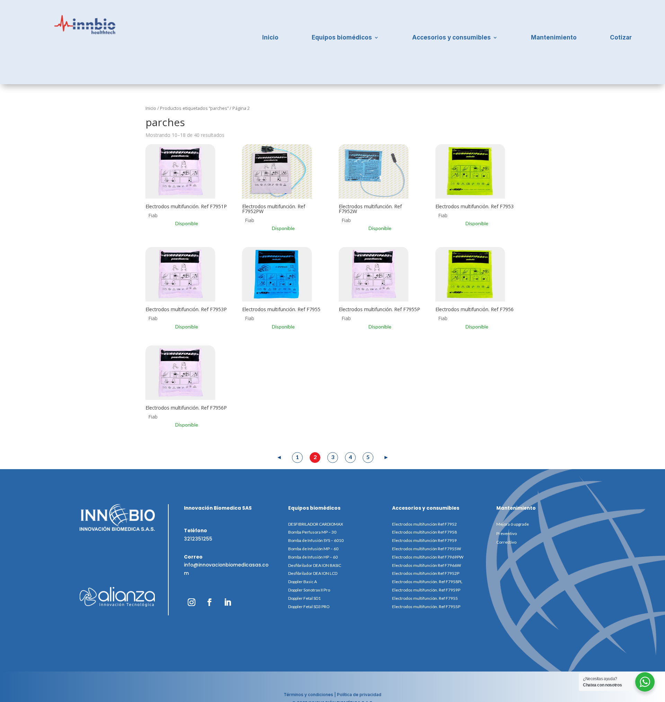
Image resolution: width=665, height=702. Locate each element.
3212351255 (198, 538)
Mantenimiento (554, 38)
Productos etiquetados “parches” (194, 108)
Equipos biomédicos (342, 38)
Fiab (153, 215)
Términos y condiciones (308, 694)
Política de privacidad (359, 694)
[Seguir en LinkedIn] (227, 602)
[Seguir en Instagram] (191, 602)
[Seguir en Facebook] (209, 602)
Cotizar (621, 38)
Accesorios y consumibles (451, 38)
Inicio (270, 38)
